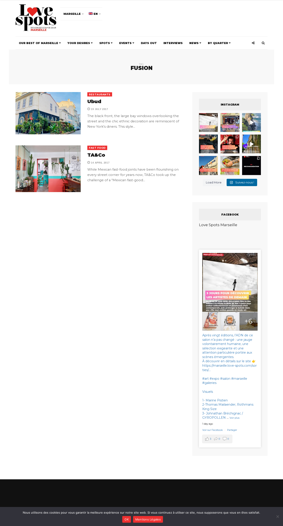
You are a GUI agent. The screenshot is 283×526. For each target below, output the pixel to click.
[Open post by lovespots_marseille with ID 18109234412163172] (208, 122)
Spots (105, 43)
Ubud (94, 101)
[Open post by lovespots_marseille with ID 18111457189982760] (251, 165)
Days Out (149, 43)
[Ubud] (48, 113)
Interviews (173, 43)
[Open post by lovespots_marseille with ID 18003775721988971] (251, 122)
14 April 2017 (100, 162)
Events (125, 43)
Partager (232, 430)
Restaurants (100, 94)
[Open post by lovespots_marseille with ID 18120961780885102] (208, 144)
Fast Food (97, 147)
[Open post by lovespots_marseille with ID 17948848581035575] (251, 144)
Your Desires (79, 43)
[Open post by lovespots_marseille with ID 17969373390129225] (229, 122)
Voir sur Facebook (213, 430)
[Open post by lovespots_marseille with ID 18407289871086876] (229, 144)
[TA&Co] (48, 168)
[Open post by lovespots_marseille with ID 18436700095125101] (229, 165)
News (194, 43)
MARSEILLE (72, 13)
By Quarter (218, 43)
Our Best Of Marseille (39, 43)
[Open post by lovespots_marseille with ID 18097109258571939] (208, 165)
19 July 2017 (99, 109)
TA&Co (96, 155)
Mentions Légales (148, 519)
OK (126, 519)
